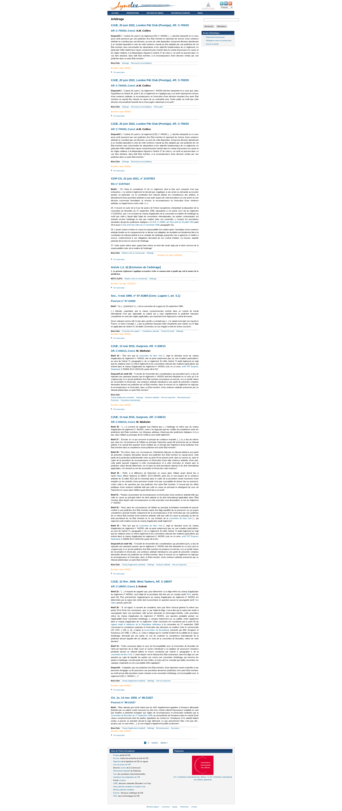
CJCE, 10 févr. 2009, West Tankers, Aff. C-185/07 (141, 581)
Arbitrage (125, 63)
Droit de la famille (212, 44)
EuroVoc (116, 793)
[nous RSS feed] (230, 5)
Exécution (115, 400)
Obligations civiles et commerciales (219, 41)
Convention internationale (130, 400)
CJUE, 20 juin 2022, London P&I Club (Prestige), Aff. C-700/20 (150, 25)
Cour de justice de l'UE (122, 765)
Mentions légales (153, 807)
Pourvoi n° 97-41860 (123, 301)
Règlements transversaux (215, 37)
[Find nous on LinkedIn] (226, 5)
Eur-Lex (116, 758)
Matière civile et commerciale (133, 253)
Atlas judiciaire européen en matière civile (129, 787)
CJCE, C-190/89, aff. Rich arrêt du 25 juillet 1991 (172, 222)
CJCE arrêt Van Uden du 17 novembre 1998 (140, 225)
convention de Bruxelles (156, 630)
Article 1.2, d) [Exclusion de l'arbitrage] (136, 267)
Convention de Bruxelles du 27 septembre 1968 (131, 715)
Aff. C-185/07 (118, 586)
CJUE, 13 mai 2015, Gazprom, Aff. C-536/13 (138, 346)
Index (200, 13)
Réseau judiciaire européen (123, 790)
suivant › (154, 743)
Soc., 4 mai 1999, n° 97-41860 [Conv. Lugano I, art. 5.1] (145, 295)
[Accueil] (142, 9)
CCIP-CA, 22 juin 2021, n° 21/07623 (133, 178)
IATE (115, 796)
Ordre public (158, 107)
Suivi (115, 774)
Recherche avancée (180, 13)
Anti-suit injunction (168, 397)
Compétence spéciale (150, 331)
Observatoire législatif (121, 771)
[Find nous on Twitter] (222, 5)
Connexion (166, 807)
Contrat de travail (167, 331)
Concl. (132, 30)
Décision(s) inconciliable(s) (141, 63)
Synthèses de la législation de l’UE (126, 777)
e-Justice (122, 780)
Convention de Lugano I (131, 331)
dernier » (164, 743)
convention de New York (152, 356)
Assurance (175, 728)
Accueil (115, 13)
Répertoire (117, 761)
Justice (123, 768)
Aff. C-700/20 (118, 30)
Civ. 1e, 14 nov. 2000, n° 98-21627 (132, 697)
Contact (194, 807)
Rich (189, 594)
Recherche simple (155, 13)
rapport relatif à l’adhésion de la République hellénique (136, 624)
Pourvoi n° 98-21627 (123, 702)
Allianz (119, 476)
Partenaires (184, 807)
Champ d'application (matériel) (122, 397)
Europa (116, 755)
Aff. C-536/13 (118, 350)
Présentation (133, 13)
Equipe (175, 807)
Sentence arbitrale (152, 397)
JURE (115, 783)
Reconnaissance (183, 397)
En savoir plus (119, 72)
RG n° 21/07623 (120, 184)
